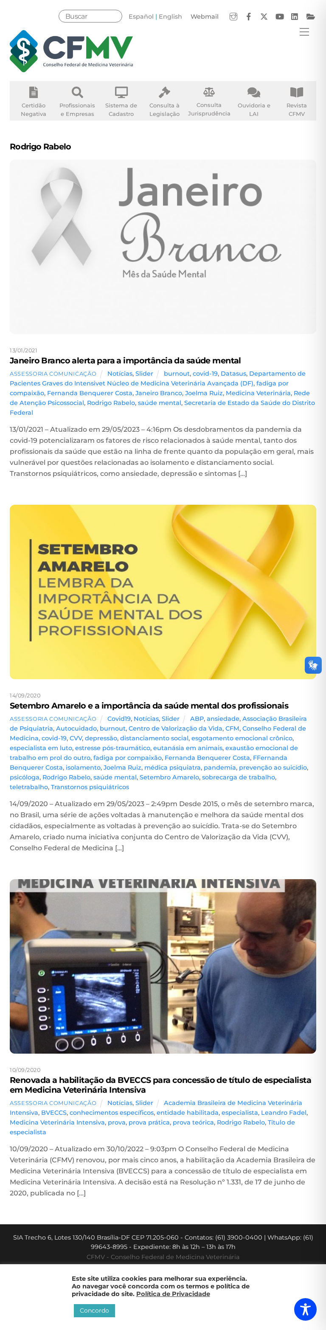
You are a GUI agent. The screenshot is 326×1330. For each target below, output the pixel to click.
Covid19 (119, 719)
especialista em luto (41, 748)
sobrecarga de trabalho (238, 777)
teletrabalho (29, 787)
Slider (144, 373)
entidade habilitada (188, 1112)
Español (141, 16)
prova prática (149, 1122)
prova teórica (193, 1122)
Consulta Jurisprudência (209, 109)
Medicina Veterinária (258, 393)
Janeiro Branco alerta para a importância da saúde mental (125, 360)
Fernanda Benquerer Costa (89, 393)
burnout (177, 373)
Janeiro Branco (158, 393)
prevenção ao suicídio (273, 767)
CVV (76, 738)
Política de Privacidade (173, 1294)
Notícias (119, 373)
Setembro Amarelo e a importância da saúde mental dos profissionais (149, 705)
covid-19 (205, 373)
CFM (232, 728)
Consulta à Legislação (164, 109)
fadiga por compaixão (127, 758)
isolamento (83, 767)
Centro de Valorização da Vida (175, 728)
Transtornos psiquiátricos (90, 787)
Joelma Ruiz (204, 393)
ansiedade (223, 719)
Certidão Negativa (33, 109)
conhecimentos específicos (112, 1112)
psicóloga (24, 777)
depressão (101, 738)
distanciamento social (154, 738)
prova (117, 1122)
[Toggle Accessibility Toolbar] (305, 1309)
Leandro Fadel (283, 1112)
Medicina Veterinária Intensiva (57, 1122)
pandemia (220, 767)
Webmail (205, 16)
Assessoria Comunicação (53, 373)
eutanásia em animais (187, 748)
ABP (197, 719)
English (170, 16)
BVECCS (54, 1112)
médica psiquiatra (172, 767)
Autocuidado (76, 728)
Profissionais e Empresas (77, 109)
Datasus (233, 373)
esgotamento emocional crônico (241, 738)
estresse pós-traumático (112, 748)
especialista (240, 1112)
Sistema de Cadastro (121, 109)
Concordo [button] (94, 1310)
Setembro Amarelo (169, 777)
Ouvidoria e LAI (254, 109)
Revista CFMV (297, 109)
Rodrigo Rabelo (111, 403)
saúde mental (159, 403)
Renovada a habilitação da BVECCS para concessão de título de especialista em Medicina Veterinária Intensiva (160, 1085)
